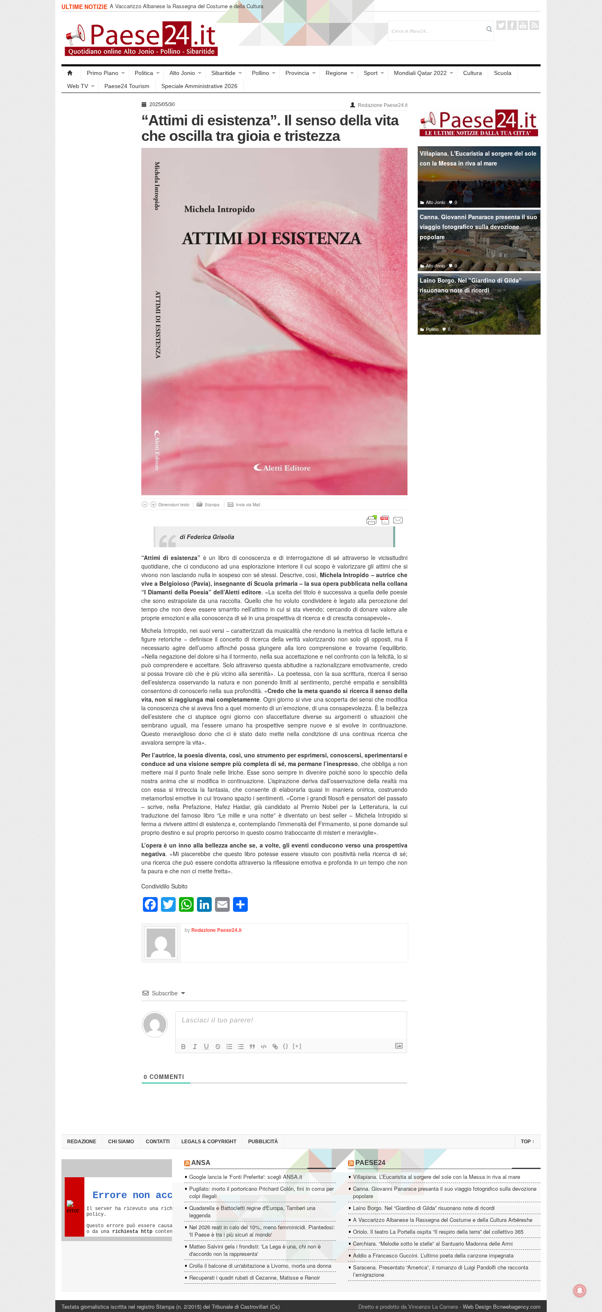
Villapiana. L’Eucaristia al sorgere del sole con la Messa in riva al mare (436, 1177)
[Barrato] (218, 1046)
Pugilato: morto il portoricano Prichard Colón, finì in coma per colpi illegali (261, 1192)
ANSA (200, 1162)
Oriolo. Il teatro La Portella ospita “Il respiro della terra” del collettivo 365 (438, 1231)
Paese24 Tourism (126, 86)
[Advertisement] (97, 222)
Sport (371, 73)
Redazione (81, 1141)
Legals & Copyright (208, 1141)
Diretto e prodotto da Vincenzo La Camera (408, 1306)
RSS (534, 25)
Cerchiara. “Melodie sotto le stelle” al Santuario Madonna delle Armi (433, 1243)
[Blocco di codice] (263, 1046)
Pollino (260, 73)
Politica (144, 73)
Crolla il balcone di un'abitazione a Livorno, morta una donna (260, 1265)
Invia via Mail (248, 505)
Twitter (501, 25)
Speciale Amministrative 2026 (199, 86)
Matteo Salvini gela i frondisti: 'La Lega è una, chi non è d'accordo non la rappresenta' (255, 1250)
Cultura (472, 73)
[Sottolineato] (206, 1046)
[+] (297, 1046)
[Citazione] (252, 1046)
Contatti (158, 1141)
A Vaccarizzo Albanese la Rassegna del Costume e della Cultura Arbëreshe (186, 9)
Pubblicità (263, 1141)
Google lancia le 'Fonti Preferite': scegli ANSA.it (245, 1177)
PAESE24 (370, 1162)
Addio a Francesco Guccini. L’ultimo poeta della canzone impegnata (433, 1255)
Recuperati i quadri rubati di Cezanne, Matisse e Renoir (254, 1277)
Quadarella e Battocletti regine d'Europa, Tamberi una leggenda (252, 1211)
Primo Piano (102, 73)
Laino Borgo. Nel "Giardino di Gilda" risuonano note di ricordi (471, 285)
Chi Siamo (121, 1141)
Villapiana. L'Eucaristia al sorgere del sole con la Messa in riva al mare (478, 158)
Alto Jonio (182, 73)
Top (527, 1141)
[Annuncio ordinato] (229, 1046)
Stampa (212, 505)
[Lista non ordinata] (241, 1046)
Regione (336, 73)
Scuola (502, 73)
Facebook (512, 25)
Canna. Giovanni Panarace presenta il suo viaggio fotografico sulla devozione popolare (478, 227)
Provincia (297, 73)
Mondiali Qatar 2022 (420, 73)
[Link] (275, 1046)
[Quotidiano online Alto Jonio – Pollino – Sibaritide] (71, 72)
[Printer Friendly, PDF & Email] (384, 519)
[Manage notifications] (579, 1290)
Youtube (523, 25)
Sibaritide (223, 73)
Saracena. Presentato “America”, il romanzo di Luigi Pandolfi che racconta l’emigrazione (440, 1270)
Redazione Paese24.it (382, 105)
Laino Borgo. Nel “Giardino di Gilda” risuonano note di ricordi (424, 1208)
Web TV (77, 86)
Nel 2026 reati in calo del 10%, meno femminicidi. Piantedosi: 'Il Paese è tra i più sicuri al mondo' (262, 1230)
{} (286, 1046)
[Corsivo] (195, 1046)
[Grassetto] (183, 1046)
